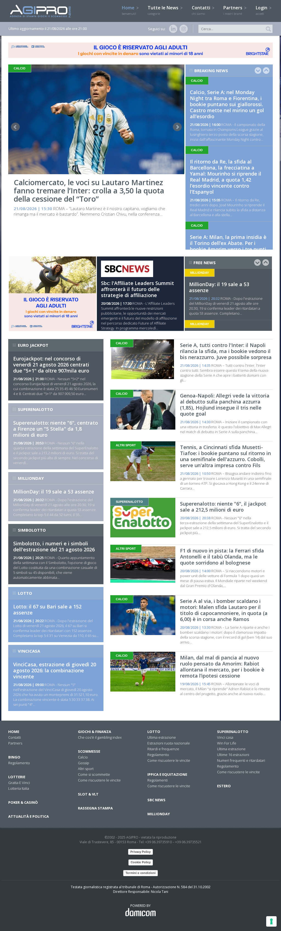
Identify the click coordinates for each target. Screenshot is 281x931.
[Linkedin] (172, 29)
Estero (224, 785)
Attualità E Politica (28, 816)
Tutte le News (163, 10)
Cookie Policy (141, 862)
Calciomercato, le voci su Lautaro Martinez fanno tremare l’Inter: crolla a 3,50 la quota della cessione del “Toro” (89, 190)
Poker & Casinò (23, 802)
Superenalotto (232, 731)
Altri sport (86, 768)
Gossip (83, 762)
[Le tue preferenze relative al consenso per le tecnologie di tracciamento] (271, 921)
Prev (15, 127)
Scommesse (89, 751)
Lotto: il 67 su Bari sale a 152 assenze (47, 609)
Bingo (14, 757)
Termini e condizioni (140, 873)
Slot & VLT (88, 794)
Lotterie (16, 776)
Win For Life (226, 743)
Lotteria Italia (18, 788)
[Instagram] (182, 29)
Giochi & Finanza (94, 731)
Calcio (83, 757)
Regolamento (19, 762)
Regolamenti (157, 780)
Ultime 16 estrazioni (233, 754)
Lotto (153, 731)
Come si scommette (94, 774)
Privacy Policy (140, 852)
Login (262, 10)
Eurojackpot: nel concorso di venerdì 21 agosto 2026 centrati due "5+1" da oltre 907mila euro (51, 364)
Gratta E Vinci (19, 782)
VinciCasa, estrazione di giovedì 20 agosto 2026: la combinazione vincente (54, 670)
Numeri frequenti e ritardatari (241, 760)
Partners (233, 10)
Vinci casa (225, 737)
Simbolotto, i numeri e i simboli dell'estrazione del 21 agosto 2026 (54, 546)
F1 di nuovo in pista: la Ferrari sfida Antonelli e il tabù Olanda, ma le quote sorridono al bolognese (222, 556)
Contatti (201, 10)
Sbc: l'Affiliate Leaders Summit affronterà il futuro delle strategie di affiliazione (137, 289)
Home (129, 10)
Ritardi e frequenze (163, 748)
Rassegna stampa (95, 808)
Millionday (158, 813)
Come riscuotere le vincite (99, 780)
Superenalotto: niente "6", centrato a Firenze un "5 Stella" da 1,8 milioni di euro (55, 428)
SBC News (156, 799)
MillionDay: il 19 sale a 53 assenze (219, 287)
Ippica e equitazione (167, 774)
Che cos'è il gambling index (100, 737)
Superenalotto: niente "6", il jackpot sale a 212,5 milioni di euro (223, 506)
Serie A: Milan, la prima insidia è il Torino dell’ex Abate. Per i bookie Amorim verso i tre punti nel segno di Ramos (228, 246)
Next (177, 127)
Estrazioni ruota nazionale (168, 743)
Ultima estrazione (161, 737)
